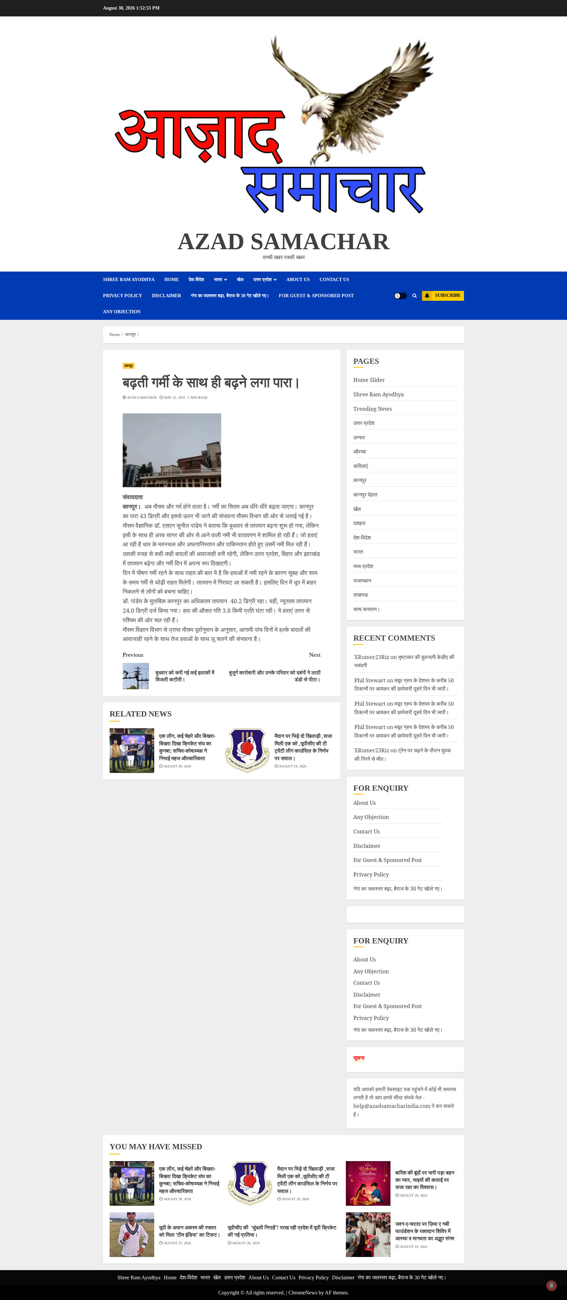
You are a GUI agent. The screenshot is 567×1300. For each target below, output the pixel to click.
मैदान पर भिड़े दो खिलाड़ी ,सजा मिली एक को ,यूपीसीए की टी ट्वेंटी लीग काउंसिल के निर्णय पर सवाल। (303, 746)
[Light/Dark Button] (400, 296)
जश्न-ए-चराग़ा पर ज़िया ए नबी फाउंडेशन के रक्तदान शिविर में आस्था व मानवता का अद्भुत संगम (424, 1231)
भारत (218, 279)
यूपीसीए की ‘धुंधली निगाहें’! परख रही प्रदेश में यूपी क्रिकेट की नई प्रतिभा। (282, 1231)
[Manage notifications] (551, 1285)
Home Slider (369, 380)
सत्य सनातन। (366, 609)
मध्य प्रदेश (363, 566)
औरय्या (359, 451)
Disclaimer (166, 295)
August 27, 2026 (177, 1243)
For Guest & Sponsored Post (316, 295)
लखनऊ (360, 594)
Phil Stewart (370, 680)
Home (171, 279)
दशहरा (359, 523)
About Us (298, 279)
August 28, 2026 (414, 1195)
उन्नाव (359, 437)
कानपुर (129, 365)
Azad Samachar (283, 241)
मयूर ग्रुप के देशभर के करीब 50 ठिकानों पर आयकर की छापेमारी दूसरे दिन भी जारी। (404, 731)
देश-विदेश (196, 279)
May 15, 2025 (174, 397)
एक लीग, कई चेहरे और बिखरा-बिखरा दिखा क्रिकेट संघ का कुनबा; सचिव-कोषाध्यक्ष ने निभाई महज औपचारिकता (187, 746)
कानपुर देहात (365, 494)
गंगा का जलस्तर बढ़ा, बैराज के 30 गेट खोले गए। (230, 295)
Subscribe (448, 295)
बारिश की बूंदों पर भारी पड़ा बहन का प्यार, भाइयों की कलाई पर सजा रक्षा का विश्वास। (424, 1180)
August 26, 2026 (246, 1243)
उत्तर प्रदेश (262, 279)
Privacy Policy (122, 295)
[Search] (414, 295)
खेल (240, 279)
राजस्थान (362, 580)
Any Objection (121, 311)
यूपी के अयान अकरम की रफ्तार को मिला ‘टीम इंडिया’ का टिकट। (189, 1231)
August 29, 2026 (177, 766)
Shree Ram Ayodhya (129, 279)
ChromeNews (302, 1292)
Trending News (372, 408)
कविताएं (360, 466)
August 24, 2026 (414, 1246)
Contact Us (334, 279)
